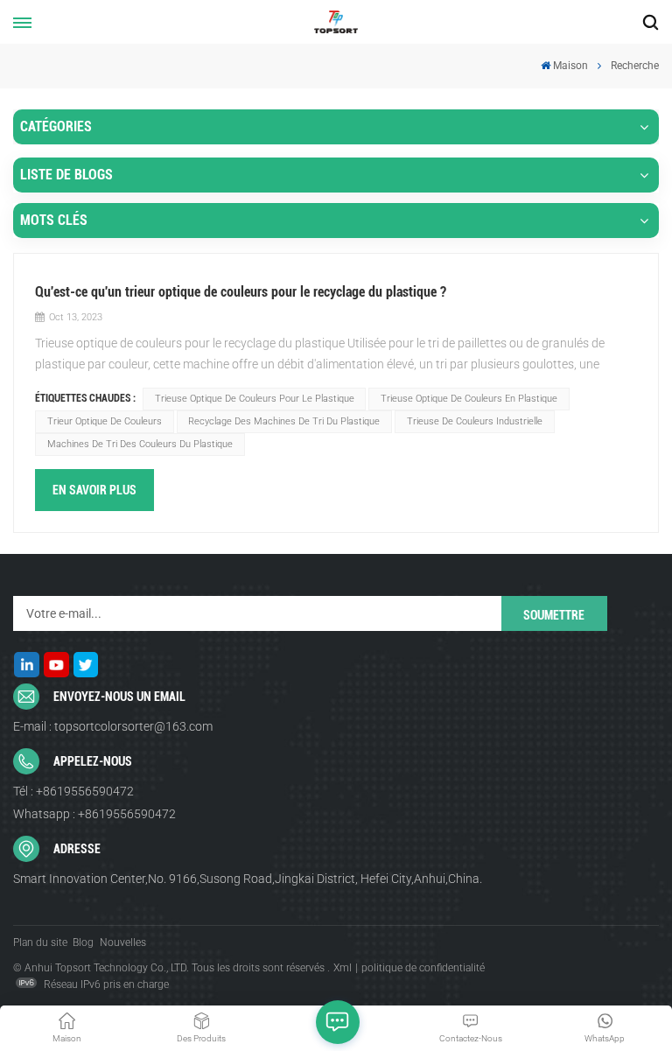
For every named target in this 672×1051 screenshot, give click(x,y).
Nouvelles (123, 942)
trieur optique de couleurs (104, 421)
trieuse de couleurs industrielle (474, 421)
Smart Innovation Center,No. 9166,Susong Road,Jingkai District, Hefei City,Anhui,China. (247, 879)
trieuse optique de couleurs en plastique (469, 398)
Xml (342, 968)
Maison (570, 66)
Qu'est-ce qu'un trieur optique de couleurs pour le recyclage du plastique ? (240, 292)
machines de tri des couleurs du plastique (140, 444)
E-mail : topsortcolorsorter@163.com (113, 726)
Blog (83, 942)
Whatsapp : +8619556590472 (94, 814)
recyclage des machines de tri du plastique (284, 421)
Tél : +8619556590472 (73, 791)
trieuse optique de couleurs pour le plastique (254, 398)
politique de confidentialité (423, 968)
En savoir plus (94, 490)
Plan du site (40, 942)
